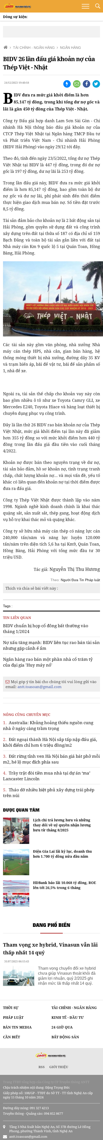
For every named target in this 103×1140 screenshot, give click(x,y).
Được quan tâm (21, 810)
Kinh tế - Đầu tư (68, 1017)
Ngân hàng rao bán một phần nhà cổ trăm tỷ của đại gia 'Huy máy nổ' (48, 662)
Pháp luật (13, 1017)
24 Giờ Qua (62, 1027)
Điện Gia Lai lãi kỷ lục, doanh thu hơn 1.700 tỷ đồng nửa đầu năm (62, 854)
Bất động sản (65, 1037)
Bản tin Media (17, 1027)
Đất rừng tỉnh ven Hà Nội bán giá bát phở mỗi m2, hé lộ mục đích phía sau (51, 759)
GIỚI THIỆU (58, 1067)
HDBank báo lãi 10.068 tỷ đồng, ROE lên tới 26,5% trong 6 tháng (64, 885)
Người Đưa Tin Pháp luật (80, 580)
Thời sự (10, 1007)
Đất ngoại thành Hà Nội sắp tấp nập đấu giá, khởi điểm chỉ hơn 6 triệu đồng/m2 (50, 742)
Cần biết (11, 1037)
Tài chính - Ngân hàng (74, 1007)
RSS (41, 1067)
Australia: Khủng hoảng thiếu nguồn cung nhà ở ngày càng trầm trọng (48, 725)
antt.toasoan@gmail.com (40, 686)
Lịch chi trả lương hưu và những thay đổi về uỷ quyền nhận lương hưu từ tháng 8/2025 (62, 825)
